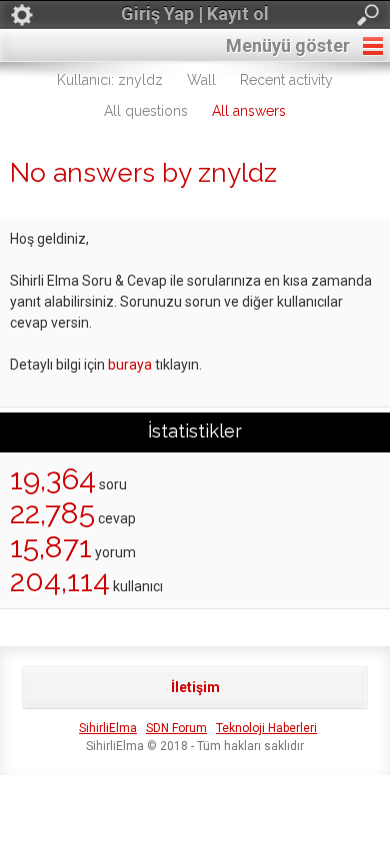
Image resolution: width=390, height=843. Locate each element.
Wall (201, 80)
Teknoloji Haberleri (266, 728)
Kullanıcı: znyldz (110, 80)
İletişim (195, 687)
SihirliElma (108, 728)
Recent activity (286, 80)
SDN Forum (176, 728)
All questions (146, 111)
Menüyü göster (288, 45)
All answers (249, 111)
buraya (130, 365)
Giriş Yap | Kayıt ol (195, 13)
